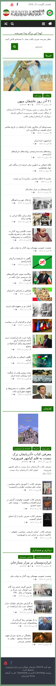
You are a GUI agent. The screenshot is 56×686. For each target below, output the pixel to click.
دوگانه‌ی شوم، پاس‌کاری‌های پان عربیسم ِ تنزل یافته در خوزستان (19, 277)
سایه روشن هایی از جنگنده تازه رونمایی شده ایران (19, 374)
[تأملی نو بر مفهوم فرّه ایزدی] (42, 304)
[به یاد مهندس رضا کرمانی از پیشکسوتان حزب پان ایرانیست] (45, 618)
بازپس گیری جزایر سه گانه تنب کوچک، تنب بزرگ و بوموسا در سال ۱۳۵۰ (20, 589)
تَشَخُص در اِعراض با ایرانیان (19, 290)
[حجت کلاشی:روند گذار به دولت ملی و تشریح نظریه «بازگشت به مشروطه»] (42, 229)
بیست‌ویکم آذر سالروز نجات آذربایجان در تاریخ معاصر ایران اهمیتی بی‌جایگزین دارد (28, 128)
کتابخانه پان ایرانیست (22, 448)
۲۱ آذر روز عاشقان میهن (34, 101)
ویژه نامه (37, 95)
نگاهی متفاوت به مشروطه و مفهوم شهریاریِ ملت (18, 390)
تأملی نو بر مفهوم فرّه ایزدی (18, 306)
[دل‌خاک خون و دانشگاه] (42, 198)
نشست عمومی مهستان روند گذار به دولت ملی (30, 247)
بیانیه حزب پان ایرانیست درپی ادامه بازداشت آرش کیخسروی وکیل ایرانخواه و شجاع (18, 342)
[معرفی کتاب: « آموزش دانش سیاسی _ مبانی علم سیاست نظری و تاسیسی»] (47, 482)
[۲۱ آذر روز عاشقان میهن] (28, 62)
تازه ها (36, 448)
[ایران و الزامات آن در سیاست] (42, 320)
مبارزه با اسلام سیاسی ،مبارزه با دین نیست (32, 178)
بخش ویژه (46, 448)
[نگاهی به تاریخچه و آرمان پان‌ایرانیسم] (42, 257)
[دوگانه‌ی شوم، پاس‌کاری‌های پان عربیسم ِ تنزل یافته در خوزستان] (42, 272)
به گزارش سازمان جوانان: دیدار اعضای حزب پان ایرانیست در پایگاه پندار (19, 606)
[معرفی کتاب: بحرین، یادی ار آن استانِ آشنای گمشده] (47, 514)
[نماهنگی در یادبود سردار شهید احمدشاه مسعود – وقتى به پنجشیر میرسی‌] (42, 634)
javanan (23, 104)
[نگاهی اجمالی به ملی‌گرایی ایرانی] (42, 355)
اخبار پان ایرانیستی (43, 557)
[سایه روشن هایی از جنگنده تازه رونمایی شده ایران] (42, 371)
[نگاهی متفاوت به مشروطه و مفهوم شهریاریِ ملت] (42, 386)
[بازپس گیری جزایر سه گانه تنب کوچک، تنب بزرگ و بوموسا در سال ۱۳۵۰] (42, 585)
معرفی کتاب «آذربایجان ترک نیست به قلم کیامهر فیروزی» (31, 456)
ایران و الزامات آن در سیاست (18, 321)
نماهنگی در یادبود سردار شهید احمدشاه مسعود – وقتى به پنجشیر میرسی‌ (18, 638)
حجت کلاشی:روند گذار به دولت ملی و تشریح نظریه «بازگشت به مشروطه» (20, 234)
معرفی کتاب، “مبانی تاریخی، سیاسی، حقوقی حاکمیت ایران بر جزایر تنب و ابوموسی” (31, 533)
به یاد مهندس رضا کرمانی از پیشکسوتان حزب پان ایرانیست (23, 621)
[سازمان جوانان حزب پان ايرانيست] (50, 24)
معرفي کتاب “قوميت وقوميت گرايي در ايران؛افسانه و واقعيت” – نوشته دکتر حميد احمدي (24, 502)
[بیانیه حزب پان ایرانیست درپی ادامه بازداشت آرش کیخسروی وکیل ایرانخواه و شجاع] (42, 336)
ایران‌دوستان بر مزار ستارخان (38, 189)
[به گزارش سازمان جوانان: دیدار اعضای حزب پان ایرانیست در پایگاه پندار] (43, 601)
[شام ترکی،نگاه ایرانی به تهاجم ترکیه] (42, 214)
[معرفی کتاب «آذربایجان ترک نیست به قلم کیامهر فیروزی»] (28, 415)
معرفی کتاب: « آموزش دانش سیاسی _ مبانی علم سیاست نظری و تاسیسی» (24, 485)
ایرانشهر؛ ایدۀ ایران (42, 140)
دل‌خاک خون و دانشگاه (21, 199)
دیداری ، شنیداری (26, 557)
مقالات (47, 95)
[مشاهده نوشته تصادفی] (6, 24)
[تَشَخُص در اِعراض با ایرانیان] (42, 289)
